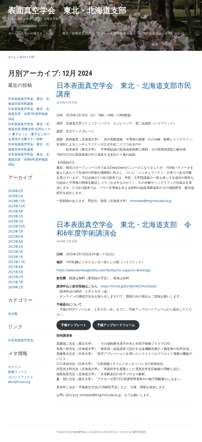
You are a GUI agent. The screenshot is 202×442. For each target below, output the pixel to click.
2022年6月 (15, 236)
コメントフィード (20, 377)
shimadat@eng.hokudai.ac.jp (151, 201)
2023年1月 (15, 221)
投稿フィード (17, 372)
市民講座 (148, 33)
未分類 (13, 313)
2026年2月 (15, 191)
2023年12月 (16, 206)
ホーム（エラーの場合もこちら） (31, 33)
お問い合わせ (174, 33)
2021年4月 (15, 267)
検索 (189, 44)
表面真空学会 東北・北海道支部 (67, 10)
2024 (22, 57)
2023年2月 (15, 216)
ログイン (14, 367)
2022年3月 (15, 246)
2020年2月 (15, 287)
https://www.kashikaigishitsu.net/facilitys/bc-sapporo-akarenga (103, 270)
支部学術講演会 (121, 33)
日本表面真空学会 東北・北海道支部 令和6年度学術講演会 (28, 159)
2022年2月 (15, 251)
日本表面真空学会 (20, 340)
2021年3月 (15, 272)
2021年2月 (15, 277)
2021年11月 (16, 262)
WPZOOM (138, 432)
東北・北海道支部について (81, 33)
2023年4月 (15, 211)
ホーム (12, 57)
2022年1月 (15, 257)
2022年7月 (15, 231)
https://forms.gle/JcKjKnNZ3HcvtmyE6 (128, 286)
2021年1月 (15, 282)
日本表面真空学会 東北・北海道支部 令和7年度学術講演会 (28, 114)
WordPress (80, 432)
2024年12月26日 (66, 102)
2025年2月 (15, 196)
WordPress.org (19, 382)
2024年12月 (16, 201)
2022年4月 (15, 241)
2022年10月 (16, 226)
